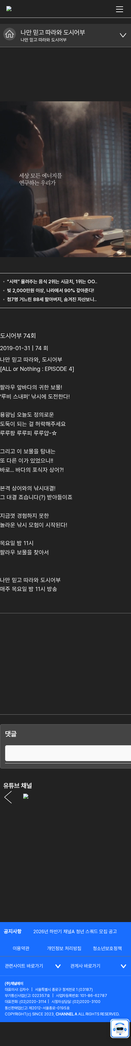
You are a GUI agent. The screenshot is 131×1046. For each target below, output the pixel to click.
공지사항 (13, 931)
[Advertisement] (65, 847)
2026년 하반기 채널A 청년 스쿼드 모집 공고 (75, 931)
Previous (8, 797)
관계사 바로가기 (85, 966)
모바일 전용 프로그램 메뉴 (123, 35)
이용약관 (21, 948)
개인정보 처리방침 (64, 948)
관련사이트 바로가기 (24, 966)
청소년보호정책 (107, 948)
